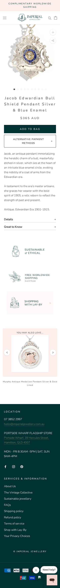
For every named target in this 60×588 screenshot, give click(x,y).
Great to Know (13, 227)
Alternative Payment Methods (28, 141)
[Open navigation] (4, 17)
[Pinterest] (21, 466)
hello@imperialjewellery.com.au (24, 424)
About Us (10, 486)
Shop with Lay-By (15, 530)
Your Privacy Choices (17, 536)
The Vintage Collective (18, 492)
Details (8, 219)
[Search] (49, 17)
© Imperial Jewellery (30, 551)
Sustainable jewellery (17, 499)
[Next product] (53, 352)
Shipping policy (14, 511)
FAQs (7, 505)
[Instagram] (13, 466)
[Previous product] (7, 352)
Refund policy (12, 517)
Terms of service (14, 523)
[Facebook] (5, 466)
